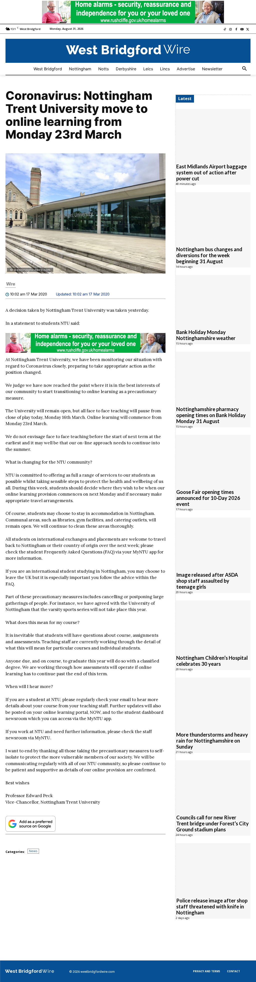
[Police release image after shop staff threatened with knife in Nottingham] (213, 867)
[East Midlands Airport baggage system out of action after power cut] (213, 133)
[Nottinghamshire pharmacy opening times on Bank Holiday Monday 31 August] (213, 376)
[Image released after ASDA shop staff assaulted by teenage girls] (213, 542)
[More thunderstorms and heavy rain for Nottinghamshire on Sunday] (213, 702)
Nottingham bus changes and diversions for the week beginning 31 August (209, 255)
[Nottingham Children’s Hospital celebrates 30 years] (213, 624)
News (33, 851)
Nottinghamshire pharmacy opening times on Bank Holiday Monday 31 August (211, 415)
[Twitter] (247, 30)
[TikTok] (225, 30)
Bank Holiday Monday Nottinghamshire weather (206, 335)
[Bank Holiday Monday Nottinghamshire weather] (213, 299)
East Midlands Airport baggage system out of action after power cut (211, 172)
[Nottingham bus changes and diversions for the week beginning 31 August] (213, 216)
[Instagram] (231, 30)
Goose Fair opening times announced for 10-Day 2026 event (208, 498)
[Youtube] (242, 30)
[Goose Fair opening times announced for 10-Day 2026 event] (213, 459)
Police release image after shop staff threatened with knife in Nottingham (212, 906)
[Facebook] (236, 30)
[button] (244, 69)
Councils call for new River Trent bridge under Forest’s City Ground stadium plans (212, 823)
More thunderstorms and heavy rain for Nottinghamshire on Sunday (212, 741)
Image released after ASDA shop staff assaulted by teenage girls (207, 581)
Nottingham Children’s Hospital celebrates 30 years (212, 661)
